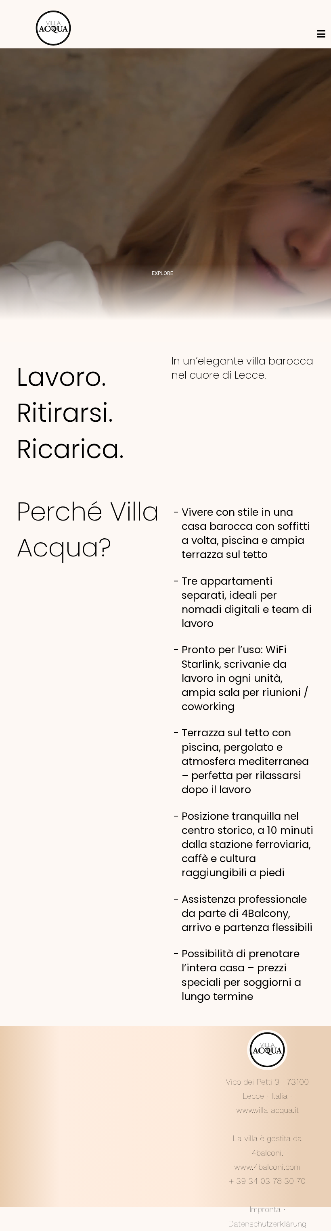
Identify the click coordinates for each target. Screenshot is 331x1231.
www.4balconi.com (267, 1167)
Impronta (265, 1209)
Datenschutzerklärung (267, 1223)
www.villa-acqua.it (267, 1110)
